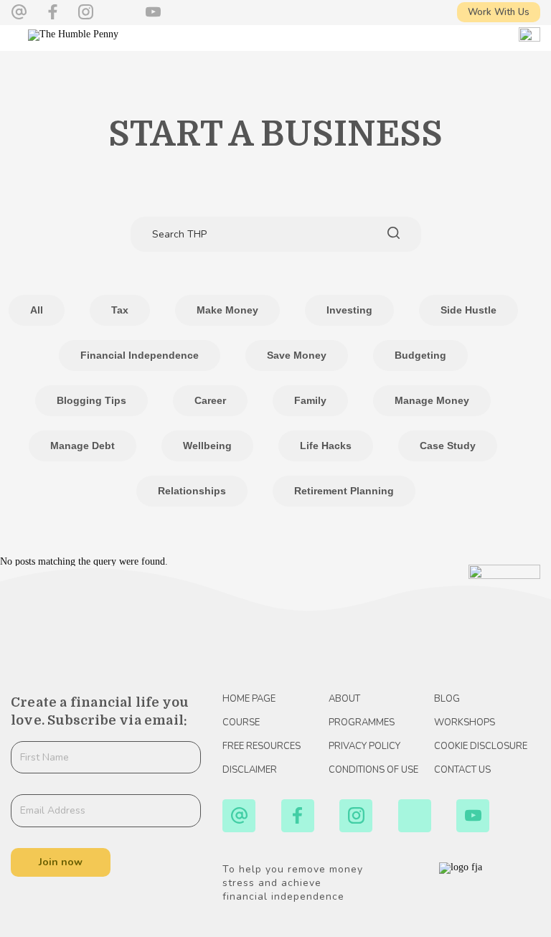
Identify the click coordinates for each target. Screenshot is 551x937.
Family (310, 400)
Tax (119, 310)
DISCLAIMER (249, 770)
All (36, 310)
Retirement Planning (344, 490)
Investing (349, 310)
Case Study (448, 445)
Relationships (192, 490)
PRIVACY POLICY (364, 746)
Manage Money (432, 400)
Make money (227, 310)
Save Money (296, 355)
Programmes (362, 722)
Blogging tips (91, 400)
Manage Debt (82, 445)
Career (210, 400)
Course (241, 722)
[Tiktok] (120, 12)
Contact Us (462, 770)
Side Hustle (468, 310)
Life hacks (326, 445)
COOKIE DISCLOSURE (480, 746)
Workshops (464, 722)
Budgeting (420, 355)
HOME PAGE (249, 699)
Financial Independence (139, 355)
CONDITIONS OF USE (373, 770)
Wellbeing (207, 445)
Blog (447, 699)
